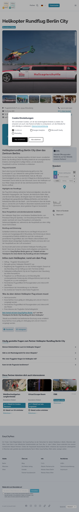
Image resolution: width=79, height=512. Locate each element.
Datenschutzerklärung (40, 126)
